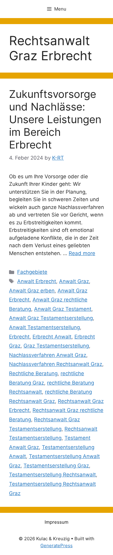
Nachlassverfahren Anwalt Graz (47, 355)
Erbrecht (19, 337)
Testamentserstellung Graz (56, 466)
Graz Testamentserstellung (56, 346)
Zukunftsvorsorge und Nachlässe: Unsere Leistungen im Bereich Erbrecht (55, 119)
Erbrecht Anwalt (52, 337)
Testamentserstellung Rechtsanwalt (52, 475)
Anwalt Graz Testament (62, 309)
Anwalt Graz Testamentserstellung (51, 318)
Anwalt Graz (74, 281)
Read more (82, 253)
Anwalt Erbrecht (36, 281)
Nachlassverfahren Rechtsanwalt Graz (55, 364)
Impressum (56, 522)
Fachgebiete (32, 272)
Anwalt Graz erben (32, 291)
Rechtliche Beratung (33, 373)
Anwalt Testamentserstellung (44, 327)
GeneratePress (56, 545)
